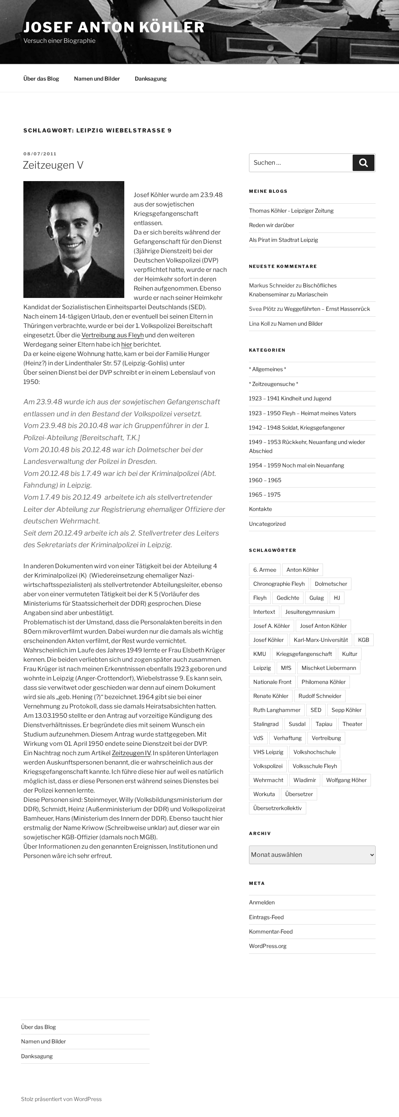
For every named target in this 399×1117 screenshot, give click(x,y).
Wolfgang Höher (346, 780)
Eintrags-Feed (266, 917)
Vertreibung (326, 738)
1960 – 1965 (265, 480)
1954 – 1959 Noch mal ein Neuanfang (296, 465)
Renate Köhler (270, 695)
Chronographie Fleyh (279, 583)
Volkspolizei (267, 766)
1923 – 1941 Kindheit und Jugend (290, 398)
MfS (286, 667)
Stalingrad (266, 724)
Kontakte (260, 509)
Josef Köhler (268, 639)
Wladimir (304, 780)
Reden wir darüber (271, 225)
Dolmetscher (331, 583)
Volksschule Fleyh (315, 766)
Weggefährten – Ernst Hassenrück (327, 308)
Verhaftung (288, 738)
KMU (259, 653)
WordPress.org (267, 946)
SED (316, 709)
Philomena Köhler (324, 681)
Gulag (316, 597)
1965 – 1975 (265, 494)
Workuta (264, 794)
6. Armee (264, 569)
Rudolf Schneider (319, 695)
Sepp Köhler (347, 709)
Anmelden (262, 902)
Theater (352, 724)
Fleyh (260, 597)
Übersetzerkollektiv (277, 808)
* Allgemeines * (267, 369)
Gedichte (288, 597)
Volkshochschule (314, 752)
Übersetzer (299, 794)
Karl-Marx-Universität (321, 639)
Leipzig (262, 667)
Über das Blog (41, 78)
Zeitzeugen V (53, 165)
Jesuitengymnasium (310, 611)
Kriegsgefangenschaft (304, 653)
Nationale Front (272, 681)
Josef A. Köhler (271, 625)
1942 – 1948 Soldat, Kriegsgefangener (297, 427)
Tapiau (324, 724)
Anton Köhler (302, 569)
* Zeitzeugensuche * (273, 384)
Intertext (264, 611)
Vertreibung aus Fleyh (112, 335)
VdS (258, 738)
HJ (337, 597)
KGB (363, 639)
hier (126, 344)
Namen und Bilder (97, 78)
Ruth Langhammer (276, 709)
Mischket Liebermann (329, 667)
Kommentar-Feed (271, 931)
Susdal (297, 724)
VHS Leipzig (268, 752)
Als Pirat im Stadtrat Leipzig (283, 239)
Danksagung (151, 78)
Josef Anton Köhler (114, 27)
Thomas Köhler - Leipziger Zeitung (291, 210)
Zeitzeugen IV (131, 753)
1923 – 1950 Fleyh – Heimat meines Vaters (302, 413)
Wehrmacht (268, 780)
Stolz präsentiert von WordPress (61, 1099)
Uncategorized (267, 523)
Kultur (349, 653)
